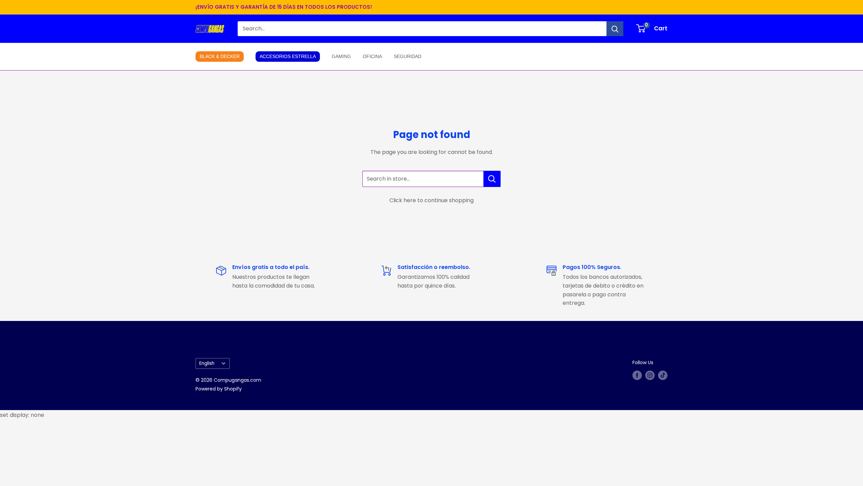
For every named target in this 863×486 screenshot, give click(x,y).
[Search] (614, 28)
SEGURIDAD (407, 56)
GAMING (341, 56)
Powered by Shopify (219, 388)
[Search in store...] (492, 179)
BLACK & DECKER (220, 56)
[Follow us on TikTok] (662, 375)
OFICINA (372, 56)
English (206, 363)
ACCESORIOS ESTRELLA (288, 56)
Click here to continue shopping (431, 200)
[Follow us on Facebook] (637, 375)
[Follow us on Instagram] (650, 375)
